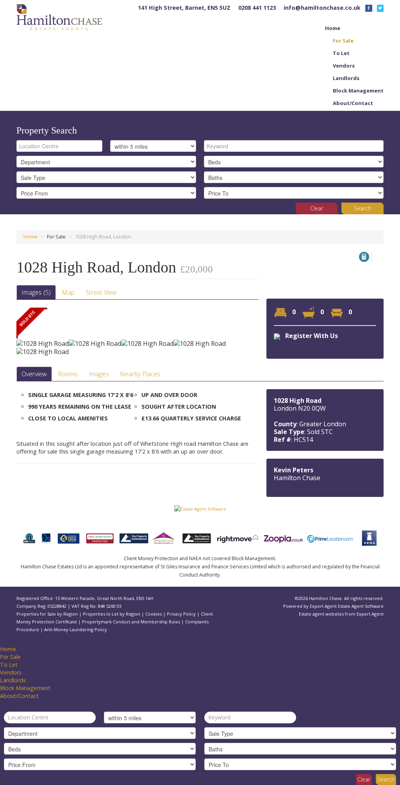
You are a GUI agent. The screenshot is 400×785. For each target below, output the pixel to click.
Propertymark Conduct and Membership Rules (131, 622)
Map (68, 292)
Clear (316, 208)
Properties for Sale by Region (47, 614)
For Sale (343, 40)
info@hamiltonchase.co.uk (322, 7)
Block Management (358, 90)
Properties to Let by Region (111, 614)
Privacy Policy (181, 614)
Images (99, 374)
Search (362, 208)
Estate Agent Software (361, 606)
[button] (364, 257)
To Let (341, 53)
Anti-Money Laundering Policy (75, 629)
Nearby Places (140, 374)
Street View (101, 292)
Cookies (153, 614)
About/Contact (353, 103)
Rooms (68, 374)
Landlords (346, 78)
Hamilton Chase (297, 477)
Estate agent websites (321, 614)
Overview (34, 374)
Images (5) (36, 292)
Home (332, 28)
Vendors (344, 65)
